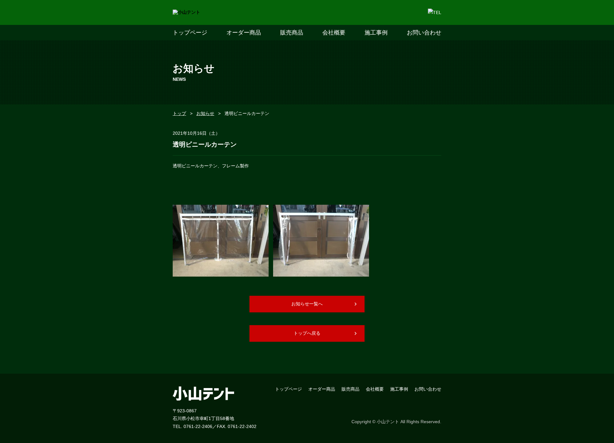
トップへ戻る (307, 333)
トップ (179, 113)
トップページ (190, 32)
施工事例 (376, 32)
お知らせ (205, 113)
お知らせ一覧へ (307, 303)
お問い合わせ (424, 32)
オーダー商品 (243, 32)
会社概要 (333, 32)
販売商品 (291, 32)
